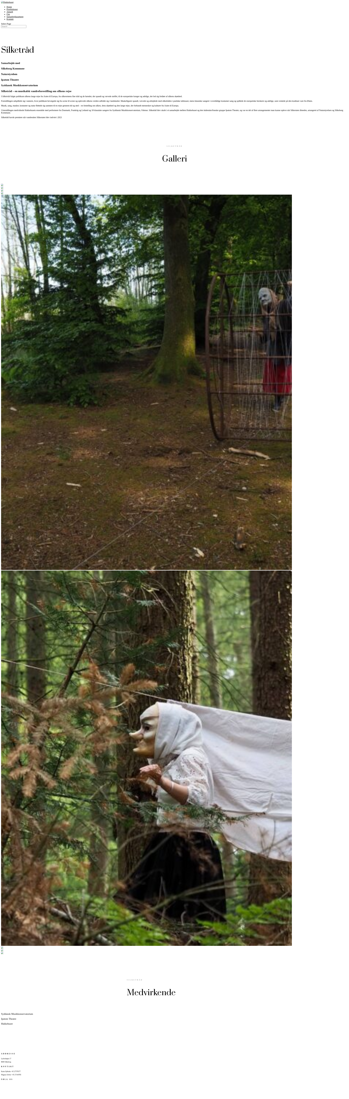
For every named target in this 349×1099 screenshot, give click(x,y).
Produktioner (12, 9)
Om (8, 14)
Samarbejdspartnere (15, 17)
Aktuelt (10, 12)
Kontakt (10, 19)
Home (9, 7)
